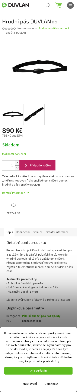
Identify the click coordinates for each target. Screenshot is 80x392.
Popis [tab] (9, 232)
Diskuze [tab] (38, 232)
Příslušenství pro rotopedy (41, 316)
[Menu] (70, 5)
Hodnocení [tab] (23, 232)
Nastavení (30, 384)
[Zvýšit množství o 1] (17, 162)
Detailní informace (13, 193)
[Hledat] (48, 5)
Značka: (16, 33)
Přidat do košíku (40, 165)
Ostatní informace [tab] (57, 232)
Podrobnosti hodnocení (54, 29)
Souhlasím (40, 371)
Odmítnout (51, 384)
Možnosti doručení (14, 154)
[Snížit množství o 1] (17, 167)
